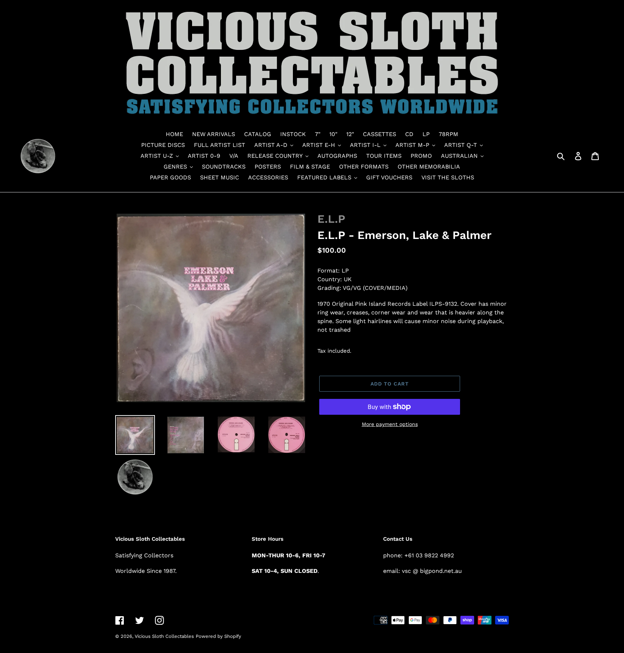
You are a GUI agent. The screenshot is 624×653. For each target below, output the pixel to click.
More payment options (390, 424)
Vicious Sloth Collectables (164, 636)
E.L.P (331, 219)
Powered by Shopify (218, 636)
